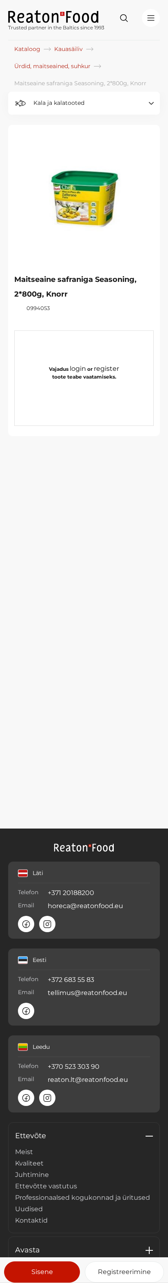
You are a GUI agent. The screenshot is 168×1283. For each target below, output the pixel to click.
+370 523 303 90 (73, 1066)
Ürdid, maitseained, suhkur (53, 66)
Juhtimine (32, 1175)
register (106, 368)
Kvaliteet (29, 1163)
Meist (24, 1152)
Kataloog (28, 49)
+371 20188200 (71, 893)
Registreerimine (124, 1272)
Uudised (29, 1209)
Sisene (42, 1272)
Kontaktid (31, 1220)
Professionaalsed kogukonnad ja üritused (82, 1197)
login (78, 368)
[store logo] (56, 16)
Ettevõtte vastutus (46, 1186)
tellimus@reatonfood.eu (87, 993)
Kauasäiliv (69, 49)
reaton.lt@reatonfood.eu (88, 1080)
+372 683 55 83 (71, 980)
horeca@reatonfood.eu (85, 906)
